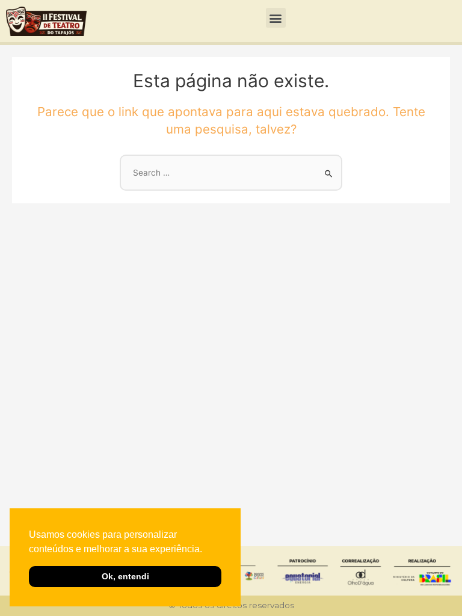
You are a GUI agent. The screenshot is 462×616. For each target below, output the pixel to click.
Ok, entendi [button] (125, 576)
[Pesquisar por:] (231, 172)
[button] (206, 550)
